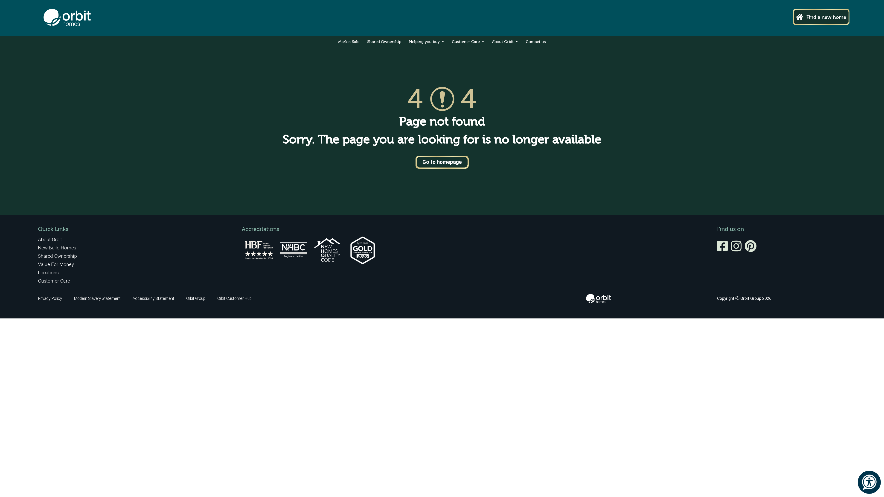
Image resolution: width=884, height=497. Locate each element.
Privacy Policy (50, 298)
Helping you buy (425, 42)
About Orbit (503, 42)
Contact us (536, 42)
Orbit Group (195, 298)
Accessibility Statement (153, 298)
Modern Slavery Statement (98, 298)
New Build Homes (57, 248)
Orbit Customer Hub (234, 298)
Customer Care (466, 42)
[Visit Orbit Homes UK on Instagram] (737, 249)
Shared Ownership (384, 42)
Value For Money (56, 264)
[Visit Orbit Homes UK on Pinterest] (750, 249)
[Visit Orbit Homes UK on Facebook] (723, 249)
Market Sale (348, 42)
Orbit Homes (67, 18)
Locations (48, 272)
